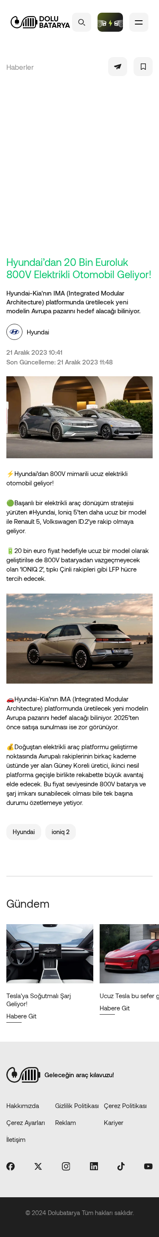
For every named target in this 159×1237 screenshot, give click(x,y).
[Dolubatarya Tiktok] (121, 1167)
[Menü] (138, 22)
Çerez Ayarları (25, 1122)
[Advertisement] (79, 172)
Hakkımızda (22, 1105)
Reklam (65, 1122)
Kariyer (113, 1122)
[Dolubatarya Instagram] (66, 1167)
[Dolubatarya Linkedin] (94, 1166)
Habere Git (21, 1016)
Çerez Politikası (125, 1105)
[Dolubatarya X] (38, 1167)
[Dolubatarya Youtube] (148, 1167)
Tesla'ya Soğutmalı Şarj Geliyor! (38, 999)
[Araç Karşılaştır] (110, 22)
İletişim (15, 1139)
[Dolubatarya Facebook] (10, 1167)
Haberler (20, 67)
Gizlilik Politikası (77, 1105)
